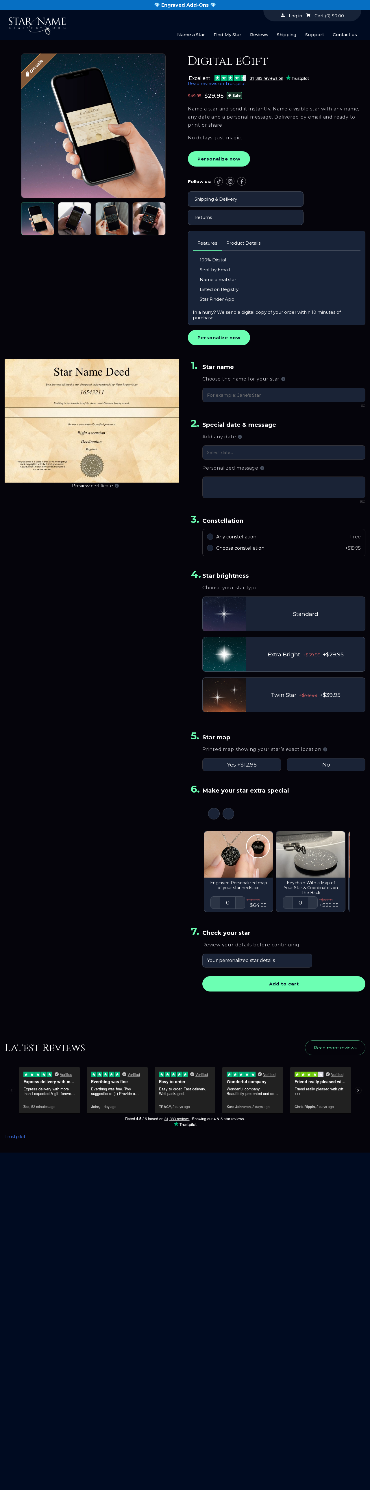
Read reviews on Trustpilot (217, 83)
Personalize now (218, 159)
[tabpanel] (276, 288)
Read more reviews (335, 1047)
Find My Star (227, 34)
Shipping (287, 34)
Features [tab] (207, 243)
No (326, 764)
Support (314, 34)
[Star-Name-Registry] (37, 24)
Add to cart (284, 984)
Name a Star (191, 34)
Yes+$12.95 (242, 764)
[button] (93, 126)
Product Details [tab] (243, 243)
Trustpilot (15, 1136)
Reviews (259, 34)
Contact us (345, 34)
